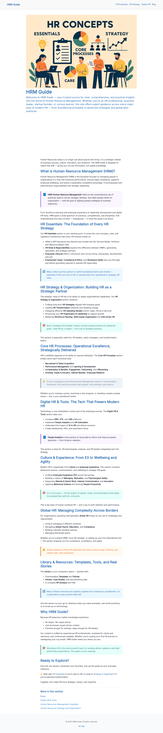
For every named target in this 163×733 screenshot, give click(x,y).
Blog (154, 4)
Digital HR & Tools (48, 700)
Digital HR (145, 4)
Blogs (42, 696)
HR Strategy (134, 4)
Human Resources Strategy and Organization (60, 708)
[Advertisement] (81, 131)
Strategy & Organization (104, 674)
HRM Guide (13, 4)
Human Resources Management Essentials (59, 704)
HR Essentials (122, 4)
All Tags (81, 726)
